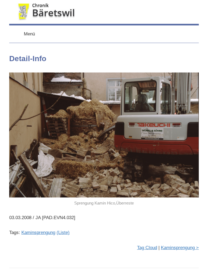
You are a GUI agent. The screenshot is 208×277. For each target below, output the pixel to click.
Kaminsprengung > (180, 247)
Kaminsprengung (38, 232)
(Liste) (63, 232)
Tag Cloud (147, 247)
